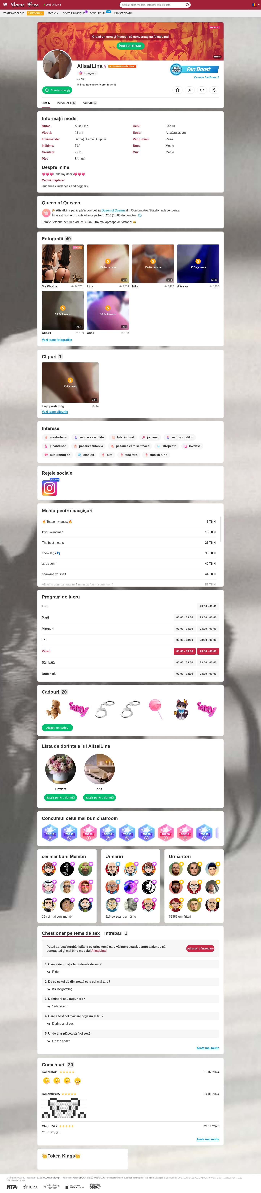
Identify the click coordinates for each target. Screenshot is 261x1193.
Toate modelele (13, 13)
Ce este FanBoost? (206, 77)
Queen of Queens (113, 210)
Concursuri (97, 13)
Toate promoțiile (74, 13)
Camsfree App (123, 13)
